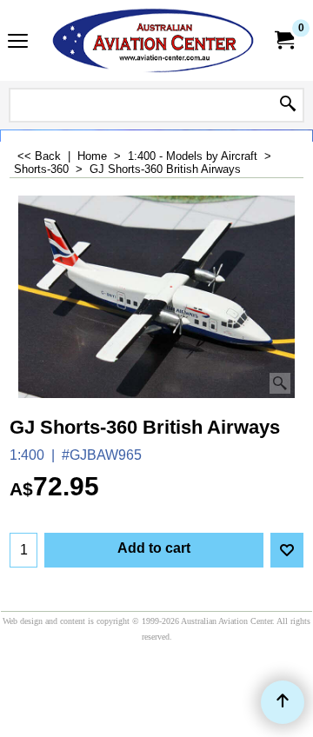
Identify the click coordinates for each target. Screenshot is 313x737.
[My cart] (283, 40)
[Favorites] (286, 550)
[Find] (288, 105)
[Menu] (18, 42)
